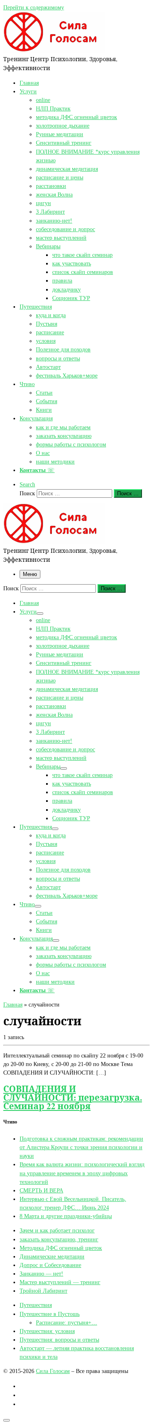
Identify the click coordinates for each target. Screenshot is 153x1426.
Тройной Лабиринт (43, 1290)
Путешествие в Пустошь (50, 1314)
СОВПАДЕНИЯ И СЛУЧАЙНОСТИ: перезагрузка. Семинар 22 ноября (72, 1097)
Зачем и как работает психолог (57, 1230)
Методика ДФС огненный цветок (61, 1248)
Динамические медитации (52, 1256)
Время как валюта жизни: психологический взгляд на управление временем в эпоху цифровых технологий (82, 1173)
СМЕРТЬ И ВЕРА (41, 1190)
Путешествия (36, 1305)
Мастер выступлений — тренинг (60, 1282)
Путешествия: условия (47, 1331)
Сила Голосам (53, 1371)
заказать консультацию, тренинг (59, 1239)
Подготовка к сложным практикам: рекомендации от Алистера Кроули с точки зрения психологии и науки (81, 1147)
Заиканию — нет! (41, 1273)
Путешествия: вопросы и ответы (59, 1339)
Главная (12, 1004)
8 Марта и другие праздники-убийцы (66, 1216)
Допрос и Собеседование (50, 1265)
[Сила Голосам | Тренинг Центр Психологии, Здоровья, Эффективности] (54, 50)
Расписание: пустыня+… (66, 1322)
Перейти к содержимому (33, 7)
